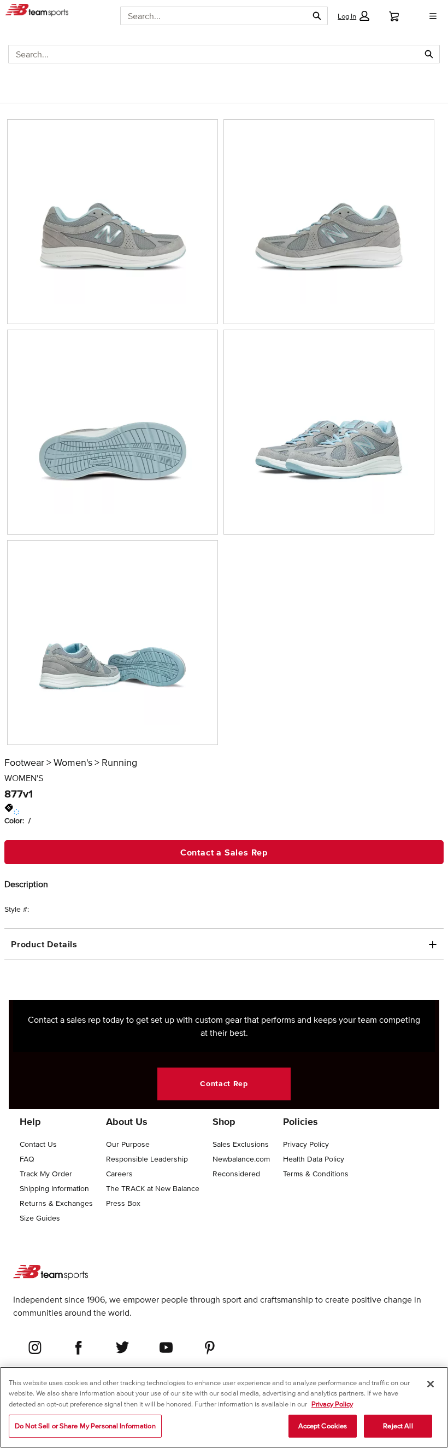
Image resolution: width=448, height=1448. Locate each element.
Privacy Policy (332, 1404)
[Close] (430, 1384)
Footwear (24, 762)
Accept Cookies (322, 1426)
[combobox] (213, 16)
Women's (73, 762)
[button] (353, 16)
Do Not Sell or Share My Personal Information (85, 1426)
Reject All (397, 1426)
